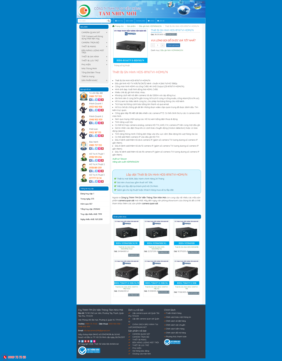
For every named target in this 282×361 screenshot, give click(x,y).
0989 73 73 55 (91, 324)
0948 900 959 (95, 119)
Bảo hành (129, 21)
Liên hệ (161, 21)
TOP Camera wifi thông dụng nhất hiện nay (92, 37)
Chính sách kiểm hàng (174, 329)
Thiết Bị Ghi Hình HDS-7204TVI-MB (186, 288)
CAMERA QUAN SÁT (95, 32)
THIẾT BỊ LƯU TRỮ (95, 61)
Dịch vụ (120, 21)
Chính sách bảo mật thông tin (178, 317)
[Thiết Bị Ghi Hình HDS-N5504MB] (186, 232)
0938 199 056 (95, 157)
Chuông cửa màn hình (141, 354)
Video (152, 21)
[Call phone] (5, 357)
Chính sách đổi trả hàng (175, 333)
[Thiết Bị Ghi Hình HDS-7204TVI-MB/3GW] (126, 272)
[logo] (110, 10)
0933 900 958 (95, 106)
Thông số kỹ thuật (122, 65)
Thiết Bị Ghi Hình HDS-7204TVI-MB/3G (156, 288)
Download (140, 21)
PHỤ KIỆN (95, 65)
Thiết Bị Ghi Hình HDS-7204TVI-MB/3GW (126, 288)
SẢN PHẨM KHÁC (95, 80)
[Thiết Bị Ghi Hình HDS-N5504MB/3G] (156, 232)
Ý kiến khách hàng (173, 313)
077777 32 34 (95, 178)
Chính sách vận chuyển (175, 325)
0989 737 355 (95, 96)
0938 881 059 (95, 167)
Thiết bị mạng (88, 76)
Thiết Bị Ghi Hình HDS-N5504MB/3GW (127, 248)
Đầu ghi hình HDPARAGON (150, 26)
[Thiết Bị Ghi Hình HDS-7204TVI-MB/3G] (156, 272)
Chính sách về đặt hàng (175, 321)
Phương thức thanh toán (175, 336)
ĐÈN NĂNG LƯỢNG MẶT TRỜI (93, 51)
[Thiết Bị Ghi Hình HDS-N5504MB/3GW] (126, 232)
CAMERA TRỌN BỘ (95, 43)
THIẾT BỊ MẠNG (95, 47)
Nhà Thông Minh (89, 68)
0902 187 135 (95, 132)
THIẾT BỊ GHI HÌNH (95, 57)
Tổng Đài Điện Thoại (91, 72)
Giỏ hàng (200, 2)
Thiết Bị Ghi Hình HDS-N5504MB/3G (156, 248)
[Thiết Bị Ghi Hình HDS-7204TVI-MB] (186, 272)
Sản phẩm (131, 26)
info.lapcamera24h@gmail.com (97, 330)
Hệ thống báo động (140, 351)
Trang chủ (119, 26)
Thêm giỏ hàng (173, 45)
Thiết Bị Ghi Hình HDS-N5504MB (186, 247)
